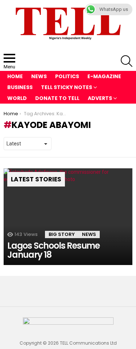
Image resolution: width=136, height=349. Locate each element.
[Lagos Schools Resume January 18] (68, 216)
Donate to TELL (57, 98)
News (39, 76)
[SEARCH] (126, 61)
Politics (67, 76)
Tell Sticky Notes (66, 87)
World (17, 98)
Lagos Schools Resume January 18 (53, 250)
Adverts (100, 98)
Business (20, 87)
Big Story (62, 234)
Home (15, 76)
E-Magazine (104, 76)
